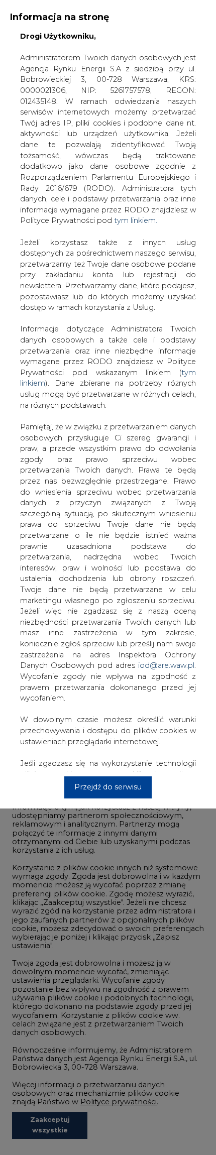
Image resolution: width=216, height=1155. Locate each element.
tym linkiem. (135, 220)
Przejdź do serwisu (108, 786)
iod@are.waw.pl (166, 665)
